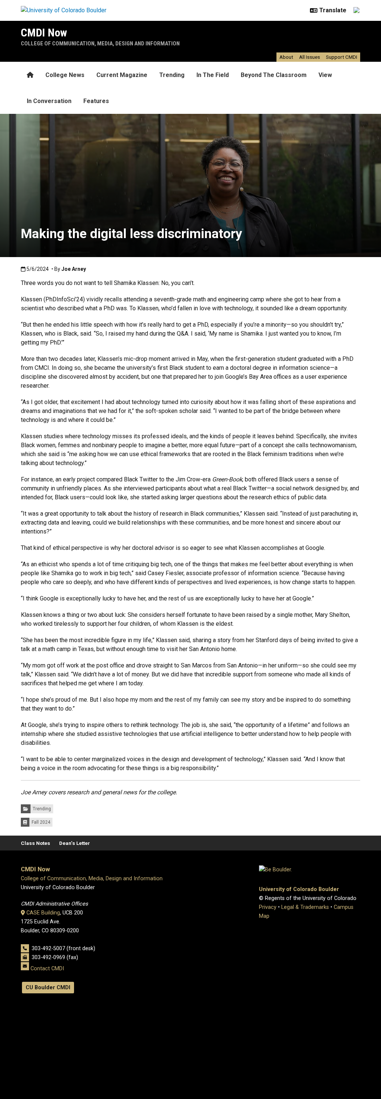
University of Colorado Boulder (299, 889)
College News (64, 74)
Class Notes (35, 843)
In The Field (212, 74)
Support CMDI (341, 57)
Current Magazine (121, 74)
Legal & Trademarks (305, 907)
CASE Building (43, 913)
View (325, 74)
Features (96, 101)
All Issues (309, 57)
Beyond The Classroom (274, 74)
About (286, 57)
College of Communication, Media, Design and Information (100, 43)
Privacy (267, 907)
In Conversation (49, 101)
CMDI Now (44, 32)
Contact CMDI (47, 968)
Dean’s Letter (74, 843)
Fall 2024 (41, 822)
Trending (172, 74)
